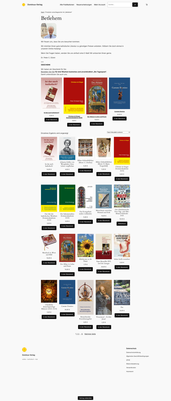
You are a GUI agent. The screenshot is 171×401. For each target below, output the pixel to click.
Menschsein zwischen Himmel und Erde (104, 211)
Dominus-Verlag (35, 4)
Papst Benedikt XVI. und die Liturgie (103, 262)
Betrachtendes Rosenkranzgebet (85, 318)
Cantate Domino (67, 306)
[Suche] (135, 4)
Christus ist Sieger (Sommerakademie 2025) (121, 169)
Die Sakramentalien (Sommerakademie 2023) (67, 216)
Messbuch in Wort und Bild (49, 254)
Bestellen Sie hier (48, 72)
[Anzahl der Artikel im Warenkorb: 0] (147, 5)
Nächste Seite (90, 334)
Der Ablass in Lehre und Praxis (67, 265)
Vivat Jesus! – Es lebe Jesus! (103, 318)
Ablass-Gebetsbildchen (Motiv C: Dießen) (85, 162)
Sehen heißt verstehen (122, 259)
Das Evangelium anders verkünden (85, 213)
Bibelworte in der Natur (85, 260)
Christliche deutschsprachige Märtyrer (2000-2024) (49, 307)
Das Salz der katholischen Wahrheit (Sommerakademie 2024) (49, 217)
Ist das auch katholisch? (49, 165)
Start (42, 12)
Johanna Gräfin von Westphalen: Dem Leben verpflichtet (67, 164)
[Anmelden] (142, 4)
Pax (122, 307)
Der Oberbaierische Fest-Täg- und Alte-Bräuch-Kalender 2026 (122, 213)
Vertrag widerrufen (85, 398)
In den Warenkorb (51, 119)
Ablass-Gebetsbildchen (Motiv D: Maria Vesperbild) (104, 164)
